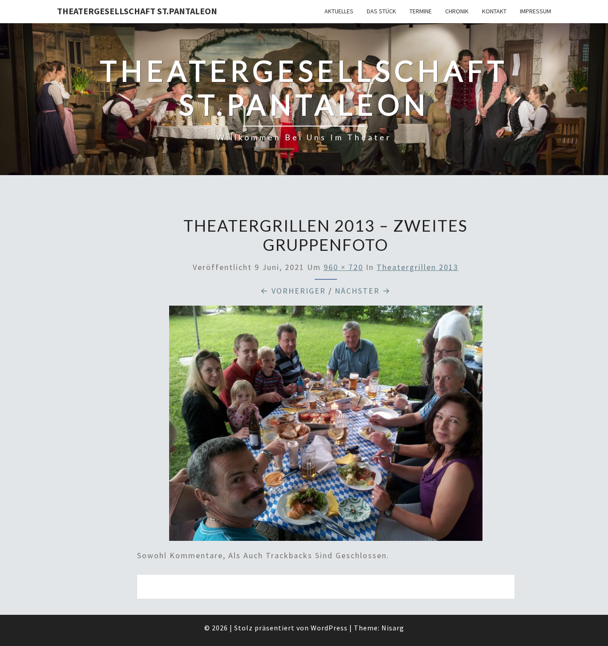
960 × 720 (343, 267)
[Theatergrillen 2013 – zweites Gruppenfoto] (325, 426)
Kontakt (494, 11)
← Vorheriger (293, 291)
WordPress (329, 627)
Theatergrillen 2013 (417, 267)
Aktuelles (338, 11)
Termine (420, 11)
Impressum (535, 11)
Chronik (457, 11)
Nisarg (392, 627)
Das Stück (381, 11)
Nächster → (363, 291)
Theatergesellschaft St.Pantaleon (137, 10)
